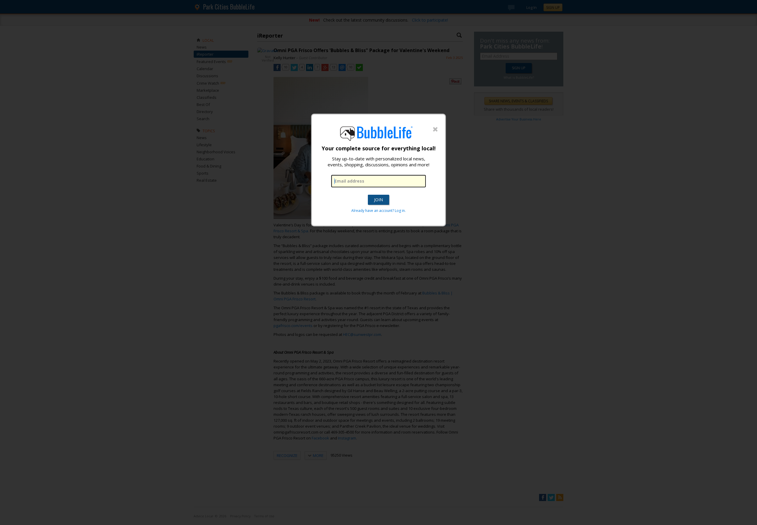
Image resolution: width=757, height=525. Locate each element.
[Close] (435, 129)
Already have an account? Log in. (378, 210)
